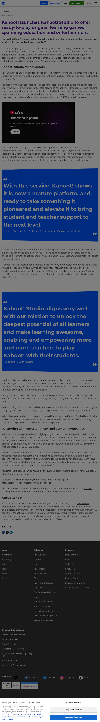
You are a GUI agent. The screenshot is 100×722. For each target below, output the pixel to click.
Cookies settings (74, 703)
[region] (50, 710)
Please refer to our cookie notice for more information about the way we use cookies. (23, 716)
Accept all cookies (73, 717)
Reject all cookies (74, 710)
